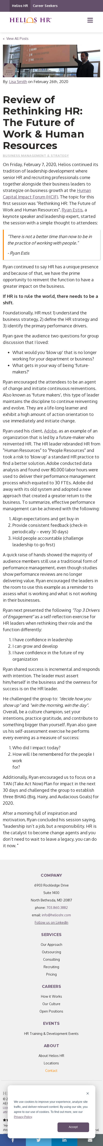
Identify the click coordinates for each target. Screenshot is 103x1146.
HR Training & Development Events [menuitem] (51, 1034)
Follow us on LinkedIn (51, 922)
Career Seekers (45, 6)
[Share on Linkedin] (64, 1140)
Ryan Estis (72, 209)
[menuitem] (51, 1070)
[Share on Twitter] (39, 1140)
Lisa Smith (18, 81)
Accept (73, 1127)
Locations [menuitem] (51, 1063)
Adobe (50, 430)
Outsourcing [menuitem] (51, 952)
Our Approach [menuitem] (51, 944)
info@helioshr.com (56, 915)
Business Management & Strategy (36, 155)
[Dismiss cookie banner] (87, 1094)
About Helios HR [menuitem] (51, 1056)
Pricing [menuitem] (51, 974)
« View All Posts (16, 38)
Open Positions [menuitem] (51, 1011)
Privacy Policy (23, 1117)
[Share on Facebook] (13, 1140)
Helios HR (20, 6)
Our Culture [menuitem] (51, 1004)
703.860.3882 (57, 908)
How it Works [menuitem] (51, 996)
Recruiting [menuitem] (51, 967)
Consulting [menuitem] (51, 959)
